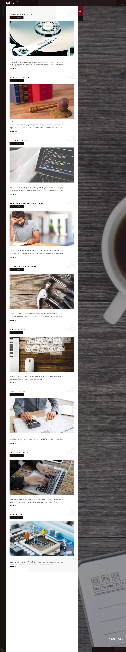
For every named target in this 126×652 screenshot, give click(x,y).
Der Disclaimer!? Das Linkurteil (20, 77)
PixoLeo (12, 58)
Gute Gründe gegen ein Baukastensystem (23, 266)
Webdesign (19, 80)
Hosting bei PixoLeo (16, 514)
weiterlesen (13, 68)
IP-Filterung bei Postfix (17, 329)
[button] (3, 649)
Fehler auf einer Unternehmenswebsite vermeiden (26, 203)
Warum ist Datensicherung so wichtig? (22, 14)
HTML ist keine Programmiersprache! (21, 140)
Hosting (18, 332)
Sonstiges (19, 17)
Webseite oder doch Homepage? (20, 452)
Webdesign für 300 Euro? (18, 391)
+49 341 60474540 (84, 2)
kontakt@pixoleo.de (102, 2)
